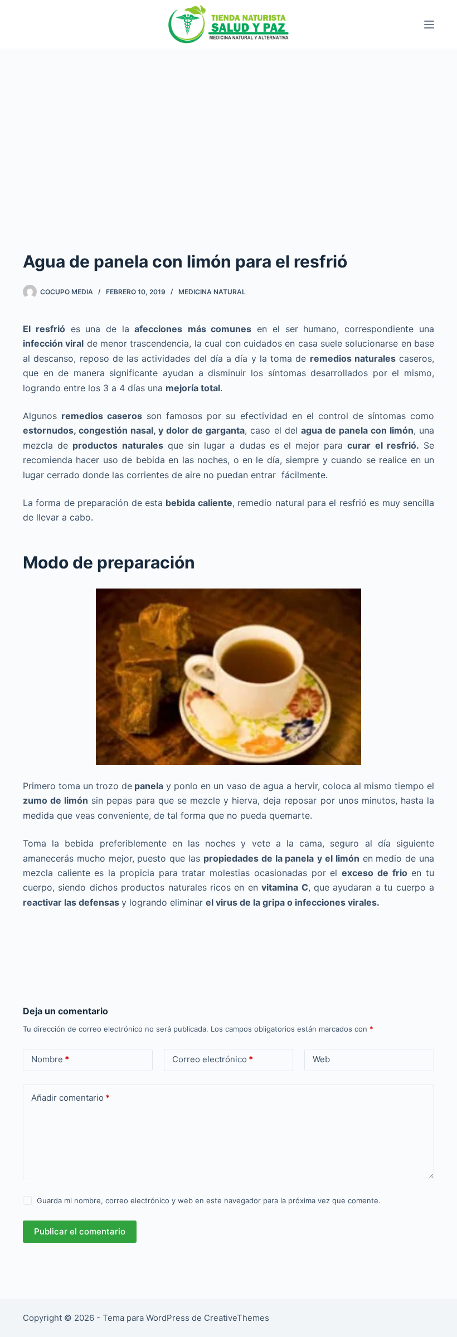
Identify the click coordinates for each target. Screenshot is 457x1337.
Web (321, 1059)
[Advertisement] (228, 132)
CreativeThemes (236, 1317)
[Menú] (429, 25)
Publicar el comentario (79, 1231)
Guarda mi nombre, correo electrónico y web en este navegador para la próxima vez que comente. (209, 1200)
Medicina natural (212, 292)
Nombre (50, 1059)
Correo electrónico (212, 1059)
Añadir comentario (70, 1097)
